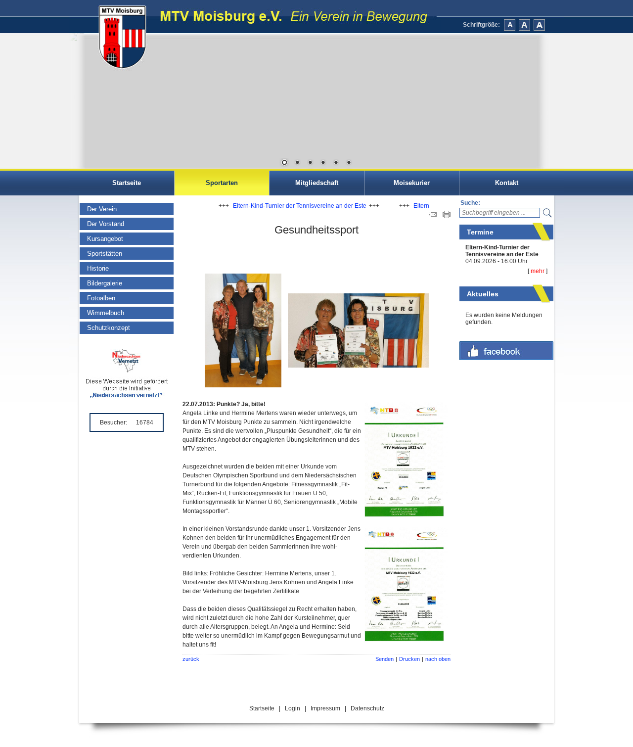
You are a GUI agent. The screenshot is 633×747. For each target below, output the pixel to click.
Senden (384, 659)
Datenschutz (367, 708)
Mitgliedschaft (316, 183)
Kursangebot (105, 238)
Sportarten (222, 183)
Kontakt (506, 183)
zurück (190, 659)
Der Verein (102, 209)
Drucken (409, 659)
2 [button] (297, 163)
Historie (98, 268)
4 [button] (322, 163)
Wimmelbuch (105, 313)
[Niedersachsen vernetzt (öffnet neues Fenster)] (127, 396)
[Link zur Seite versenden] (433, 216)
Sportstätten (104, 253)
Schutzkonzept (108, 327)
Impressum (325, 708)
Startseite (126, 183)
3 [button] (310, 163)
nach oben (438, 659)
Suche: (470, 202)
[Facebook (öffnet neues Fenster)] (506, 358)
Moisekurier (412, 183)
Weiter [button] (549, 101)
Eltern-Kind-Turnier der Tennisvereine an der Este (502, 251)
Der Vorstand (105, 224)
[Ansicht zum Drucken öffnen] (447, 216)
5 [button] (335, 163)
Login (292, 708)
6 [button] (348, 163)
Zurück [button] (84, 101)
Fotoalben (101, 298)
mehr (537, 271)
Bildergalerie (104, 283)
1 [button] (284, 163)
